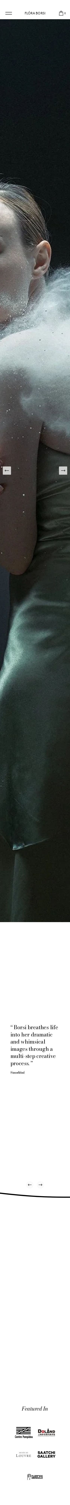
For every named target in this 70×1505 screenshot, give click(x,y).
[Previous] (29, 1184)
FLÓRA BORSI (35, 13)
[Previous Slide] (7, 470)
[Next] (40, 1184)
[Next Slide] (63, 470)
